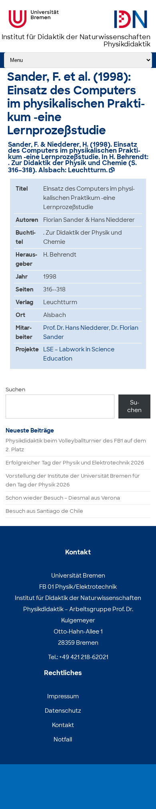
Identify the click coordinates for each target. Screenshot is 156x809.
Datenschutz (63, 710)
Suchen (15, 389)
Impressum (63, 696)
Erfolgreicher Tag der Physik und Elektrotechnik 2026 (75, 462)
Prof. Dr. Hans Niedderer (76, 327)
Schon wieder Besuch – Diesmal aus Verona (63, 497)
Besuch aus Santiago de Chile (44, 511)
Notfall (63, 739)
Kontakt (63, 725)
